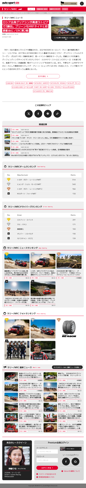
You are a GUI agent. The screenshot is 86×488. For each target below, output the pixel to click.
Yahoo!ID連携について (72, 471)
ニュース (31, 9)
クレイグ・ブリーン (74, 83)
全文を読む (42, 76)
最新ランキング (55, 9)
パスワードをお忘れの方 (47, 474)
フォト (65, 9)
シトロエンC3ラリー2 (19, 87)
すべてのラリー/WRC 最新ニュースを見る (66, 367)
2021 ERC (10, 83)
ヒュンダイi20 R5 (69, 87)
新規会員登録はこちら (46, 477)
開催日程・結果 (42, 9)
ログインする (46, 468)
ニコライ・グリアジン (55, 87)
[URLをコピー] (57, 114)
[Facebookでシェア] (38, 114)
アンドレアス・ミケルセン (59, 83)
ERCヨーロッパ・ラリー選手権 (24, 83)
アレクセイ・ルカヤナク (42, 83)
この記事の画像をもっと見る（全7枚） (66, 38)
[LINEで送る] (48, 114)
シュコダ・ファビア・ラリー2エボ (37, 87)
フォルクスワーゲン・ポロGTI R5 (43, 91)
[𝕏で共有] (29, 114)
